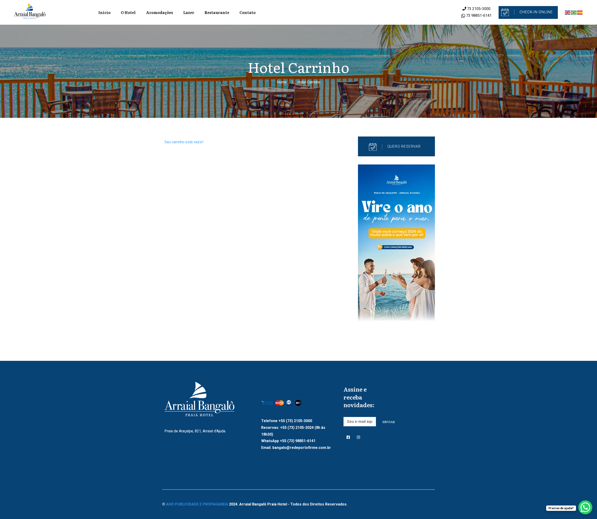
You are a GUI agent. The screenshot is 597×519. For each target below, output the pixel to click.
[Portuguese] (574, 12)
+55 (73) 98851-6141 (298, 441)
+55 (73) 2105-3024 (297, 427)
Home (282, 82)
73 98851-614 (477, 15)
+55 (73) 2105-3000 (295, 421)
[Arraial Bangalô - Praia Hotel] (29, 12)
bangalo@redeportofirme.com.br (301, 447)
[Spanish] (580, 12)
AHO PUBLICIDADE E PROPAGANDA (197, 504)
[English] (568, 12)
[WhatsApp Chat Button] (585, 507)
